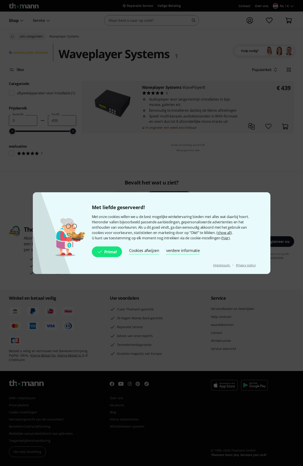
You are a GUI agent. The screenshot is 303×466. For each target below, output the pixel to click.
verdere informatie (183, 250)
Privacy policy (246, 265)
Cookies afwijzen (144, 250)
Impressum (222, 265)
